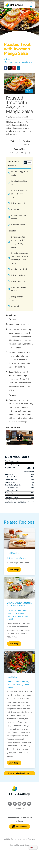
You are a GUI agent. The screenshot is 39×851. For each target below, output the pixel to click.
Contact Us (19, 808)
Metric (29, 162)
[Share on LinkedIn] (18, 68)
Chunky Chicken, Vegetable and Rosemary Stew (19, 604)
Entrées (7, 59)
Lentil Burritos (13, 553)
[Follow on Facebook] (10, 804)
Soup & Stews (20, 610)
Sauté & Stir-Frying (16, 613)
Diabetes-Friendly (12, 62)
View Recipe (14, 569)
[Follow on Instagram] (24, 804)
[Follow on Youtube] (20, 804)
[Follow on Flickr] (29, 804)
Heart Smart (26, 62)
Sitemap (13, 845)
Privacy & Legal (23, 845)
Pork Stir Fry (12, 676)
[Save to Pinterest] (14, 68)
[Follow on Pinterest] (15, 804)
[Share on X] (10, 68)
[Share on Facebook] (6, 68)
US (25, 162)
